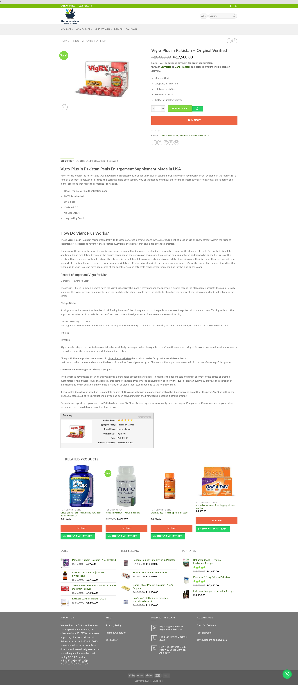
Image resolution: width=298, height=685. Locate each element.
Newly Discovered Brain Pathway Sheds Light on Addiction (172, 650)
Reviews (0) (113, 161)
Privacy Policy (113, 625)
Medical (119, 29)
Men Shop (66, 29)
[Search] (234, 16)
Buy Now (194, 120)
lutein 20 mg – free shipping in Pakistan (169, 513)
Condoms (131, 29)
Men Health (184, 136)
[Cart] (236, 6)
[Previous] (60, 505)
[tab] (67, 161)
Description (67, 161)
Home (65, 40)
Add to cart (180, 108)
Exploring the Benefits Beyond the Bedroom (171, 628)
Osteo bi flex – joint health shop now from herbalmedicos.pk (81, 514)
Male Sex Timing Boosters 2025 (173, 638)
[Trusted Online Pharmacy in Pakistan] (76, 16)
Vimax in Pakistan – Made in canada (123, 513)
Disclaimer (111, 640)
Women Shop (83, 29)
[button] (199, 109)
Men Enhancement (170, 136)
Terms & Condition (116, 633)
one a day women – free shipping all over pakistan (215, 506)
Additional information (91, 161)
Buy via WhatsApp (79, 536)
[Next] (237, 505)
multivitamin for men (89, 40)
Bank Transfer (182, 67)
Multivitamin (102, 29)
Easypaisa (166, 67)
